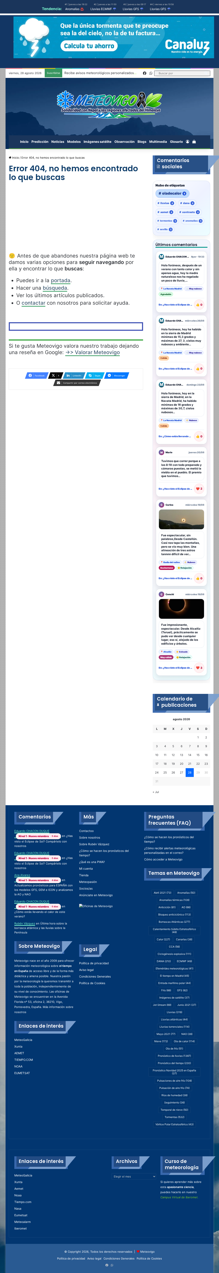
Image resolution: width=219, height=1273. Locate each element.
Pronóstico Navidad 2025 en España (174, 1072)
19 (173, 763)
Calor (163, 939)
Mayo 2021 (166, 1034)
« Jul (156, 792)
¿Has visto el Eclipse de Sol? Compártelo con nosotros (43, 840)
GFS (182, 990)
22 (198, 763)
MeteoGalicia (23, 1040)
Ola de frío (174, 1048)
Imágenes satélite (97, 142)
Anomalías (186, 892)
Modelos (74, 142)
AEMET (19, 1053)
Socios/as (86, 888)
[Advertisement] (76, 221)
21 (189, 763)
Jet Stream (162, 1004)
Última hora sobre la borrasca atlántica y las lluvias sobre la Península (40, 928)
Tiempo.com (22, 1202)
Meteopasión (88, 882)
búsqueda (55, 288)
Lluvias (174, 1012)
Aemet (18, 1188)
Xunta (18, 1046)
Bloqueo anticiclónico (174, 914)
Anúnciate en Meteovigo (96, 895)
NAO (186, 1034)
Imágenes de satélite (174, 997)
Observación (124, 142)
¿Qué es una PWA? (92, 862)
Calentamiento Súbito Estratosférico (174, 930)
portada (60, 280)
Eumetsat (20, 1215)
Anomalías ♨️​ (74, 9)
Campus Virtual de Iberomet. (179, 1197)
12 (173, 755)
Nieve (161, 1041)
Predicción (39, 142)
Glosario (176, 142)
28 (189, 772)
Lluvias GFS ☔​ (160, 9)
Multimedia (158, 142)
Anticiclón (167, 907)
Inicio (24, 142)
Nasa (17, 1208)
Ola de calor (184, 1041)
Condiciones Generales (95, 976)
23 (206, 763)
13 (181, 755)
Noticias (57, 142)
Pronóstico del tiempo (174, 1063)
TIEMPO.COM (23, 1059)
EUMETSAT (22, 1073)
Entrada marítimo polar (174, 983)
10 (156, 755)
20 (181, 763)
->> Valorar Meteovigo (92, 352)
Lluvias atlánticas (174, 1019)
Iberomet (20, 1228)
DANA (164, 961)
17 (156, 763)
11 (165, 755)
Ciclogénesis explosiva (174, 953)
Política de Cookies (92, 983)
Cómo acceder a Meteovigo (163, 859)
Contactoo (86, 831)
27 (181, 772)
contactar (33, 303)
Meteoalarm (22, 1222)
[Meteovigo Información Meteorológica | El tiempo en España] (109, 104)
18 (165, 763)
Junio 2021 (186, 1004)
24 (156, 772)
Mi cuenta (86, 868)
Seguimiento (174, 1102)
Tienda (84, 875)
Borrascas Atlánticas (174, 921)
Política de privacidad (94, 963)
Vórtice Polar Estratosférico (174, 1124)
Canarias (184, 939)
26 (173, 772)
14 (189, 755)
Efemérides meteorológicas (174, 968)
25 (165, 772)
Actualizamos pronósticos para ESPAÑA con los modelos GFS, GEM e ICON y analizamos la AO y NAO (43, 890)
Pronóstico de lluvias (174, 1055)
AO (186, 907)
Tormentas (174, 1117)
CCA (174, 946)
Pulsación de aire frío (174, 1088)
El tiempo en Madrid (174, 975)
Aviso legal (86, 970)
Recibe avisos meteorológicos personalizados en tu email (107, 73)
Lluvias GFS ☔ (133, 9)
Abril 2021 (162, 892)
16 (206, 755)
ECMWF (184, 961)
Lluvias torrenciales (174, 1026)
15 (198, 755)
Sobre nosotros (89, 837)
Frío (166, 990)
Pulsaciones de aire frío (174, 1080)
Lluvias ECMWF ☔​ (103, 9)
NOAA (18, 1066)
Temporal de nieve (174, 1109)
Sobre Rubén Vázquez (94, 844)
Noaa (18, 1195)
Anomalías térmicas (174, 900)
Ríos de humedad (174, 1095)
